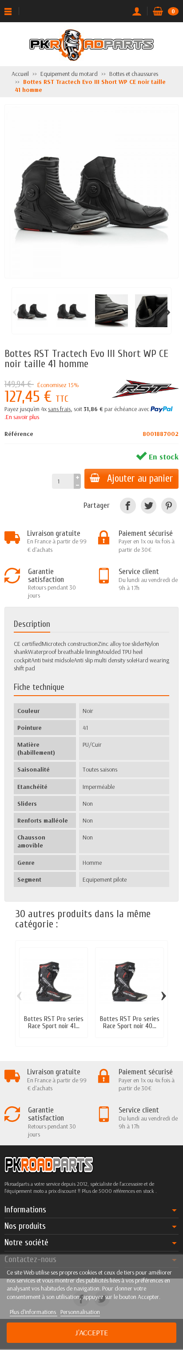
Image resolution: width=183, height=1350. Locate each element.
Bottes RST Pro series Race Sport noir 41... (54, 1022)
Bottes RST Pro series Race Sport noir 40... (129, 1022)
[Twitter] (148, 505)
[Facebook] (127, 505)
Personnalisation (80, 1312)
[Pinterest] (169, 505)
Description (32, 624)
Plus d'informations (33, 1312)
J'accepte (91, 1332)
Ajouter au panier (140, 478)
